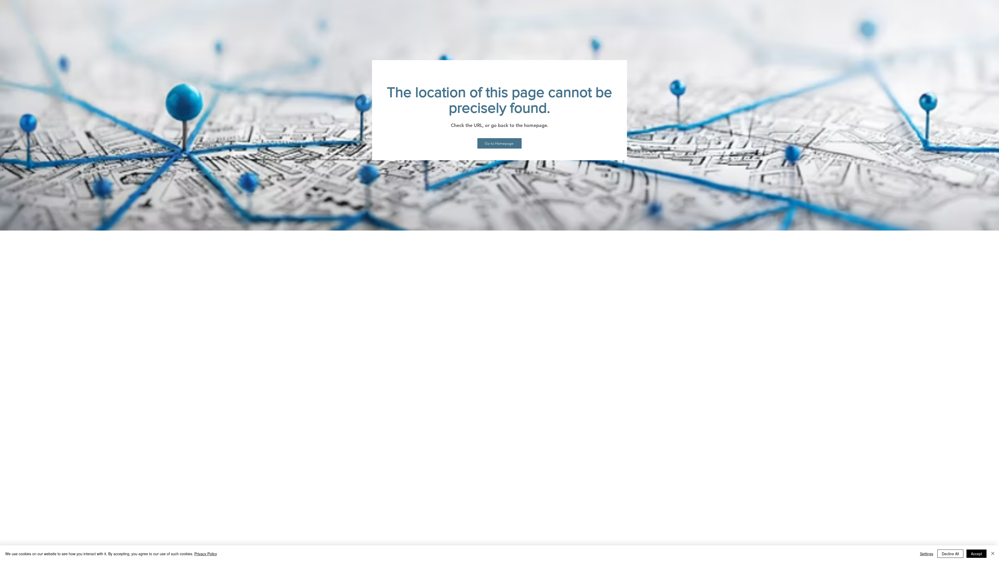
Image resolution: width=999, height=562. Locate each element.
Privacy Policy (205, 553)
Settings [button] (926, 553)
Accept (976, 553)
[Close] (993, 554)
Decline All (950, 553)
